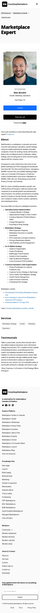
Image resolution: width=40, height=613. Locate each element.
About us (5, 555)
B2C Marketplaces (8, 504)
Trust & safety (7, 493)
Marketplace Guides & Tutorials (13, 415)
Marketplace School (9, 440)
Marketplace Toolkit (9, 419)
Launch (4, 469)
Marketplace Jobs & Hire (11, 433)
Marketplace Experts (20, 13)
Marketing (5, 479)
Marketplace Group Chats (11, 426)
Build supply (6, 472)
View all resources (8, 454)
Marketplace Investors (10, 429)
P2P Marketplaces (8, 500)
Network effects (7, 490)
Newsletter (6, 573)
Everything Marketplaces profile (16, 308)
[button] (37, 4)
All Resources (6, 13)
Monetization (6, 486)
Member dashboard (9, 533)
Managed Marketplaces (10, 514)
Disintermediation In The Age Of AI (17, 302)
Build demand (7, 476)
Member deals (7, 544)
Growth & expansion (9, 483)
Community (6, 530)
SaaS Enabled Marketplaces (12, 511)
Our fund (5, 559)
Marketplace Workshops (11, 422)
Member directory (8, 537)
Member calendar (8, 540)
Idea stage (6, 465)
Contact (20, 108)
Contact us (10, 134)
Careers (5, 562)
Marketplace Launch (9, 447)
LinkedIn (31, 308)
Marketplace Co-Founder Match (13, 443)
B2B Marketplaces (8, 507)
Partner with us (7, 566)
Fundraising (6, 497)
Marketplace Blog (8, 450)
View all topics (7, 518)
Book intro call (20, 117)
